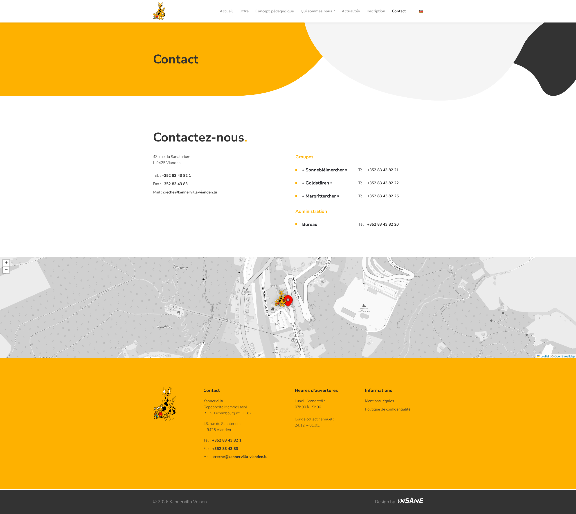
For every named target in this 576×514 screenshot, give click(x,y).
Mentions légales (379, 401)
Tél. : (222, 440)
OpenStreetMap (564, 356)
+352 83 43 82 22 (383, 183)
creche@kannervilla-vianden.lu (190, 192)
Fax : (220, 448)
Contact (399, 11)
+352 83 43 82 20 (383, 224)
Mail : (235, 456)
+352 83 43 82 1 (176, 175)
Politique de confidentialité (387, 409)
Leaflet (544, 356)
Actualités (351, 11)
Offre (244, 11)
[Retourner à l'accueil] (159, 11)
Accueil (226, 11)
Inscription (376, 11)
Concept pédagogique (274, 11)
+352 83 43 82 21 (383, 170)
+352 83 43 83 (175, 183)
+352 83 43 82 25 (383, 196)
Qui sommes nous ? (318, 11)
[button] (288, 299)
